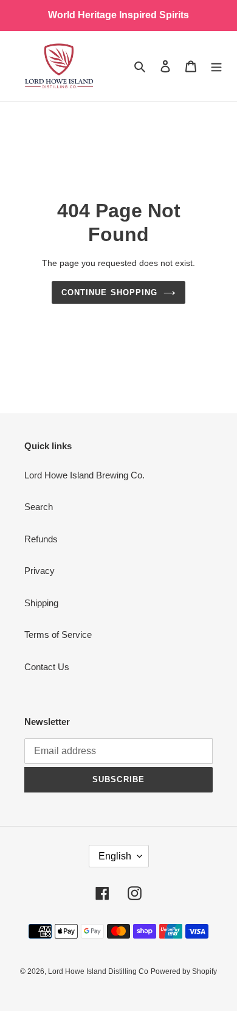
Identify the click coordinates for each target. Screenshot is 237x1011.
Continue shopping (109, 292)
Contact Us (46, 667)
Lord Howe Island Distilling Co (98, 971)
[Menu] (216, 66)
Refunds (41, 539)
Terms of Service (58, 634)
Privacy (39, 570)
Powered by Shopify (184, 971)
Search (38, 507)
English (114, 856)
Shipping (41, 603)
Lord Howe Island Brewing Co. (84, 475)
